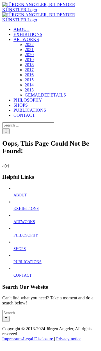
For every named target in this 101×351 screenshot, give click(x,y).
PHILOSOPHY (25, 235)
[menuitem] (21, 29)
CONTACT (22, 275)
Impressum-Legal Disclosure (28, 338)
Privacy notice (68, 338)
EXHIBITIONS (26, 209)
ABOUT (20, 195)
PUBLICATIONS (27, 262)
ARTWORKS (24, 222)
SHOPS (19, 249)
